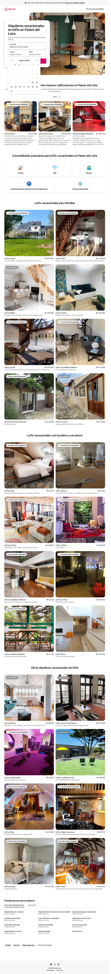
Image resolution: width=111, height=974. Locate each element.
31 (11, 91)
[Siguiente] (59, 97)
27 (24, 87)
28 (28, 87)
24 (11, 87)
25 (16, 87)
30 (37, 87)
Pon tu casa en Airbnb (95, 9)
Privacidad (50, 970)
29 (32, 87)
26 (20, 87)
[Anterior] (50, 97)
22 (32, 82)
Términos (59, 970)
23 (37, 82)
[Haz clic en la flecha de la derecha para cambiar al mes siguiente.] (36, 60)
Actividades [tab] (32, 905)
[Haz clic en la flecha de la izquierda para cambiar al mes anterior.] (11, 60)
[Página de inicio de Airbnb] (9, 9)
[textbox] (17, 54)
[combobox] (27, 46)
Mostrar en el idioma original (75, 3)
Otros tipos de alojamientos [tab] (14, 905)
